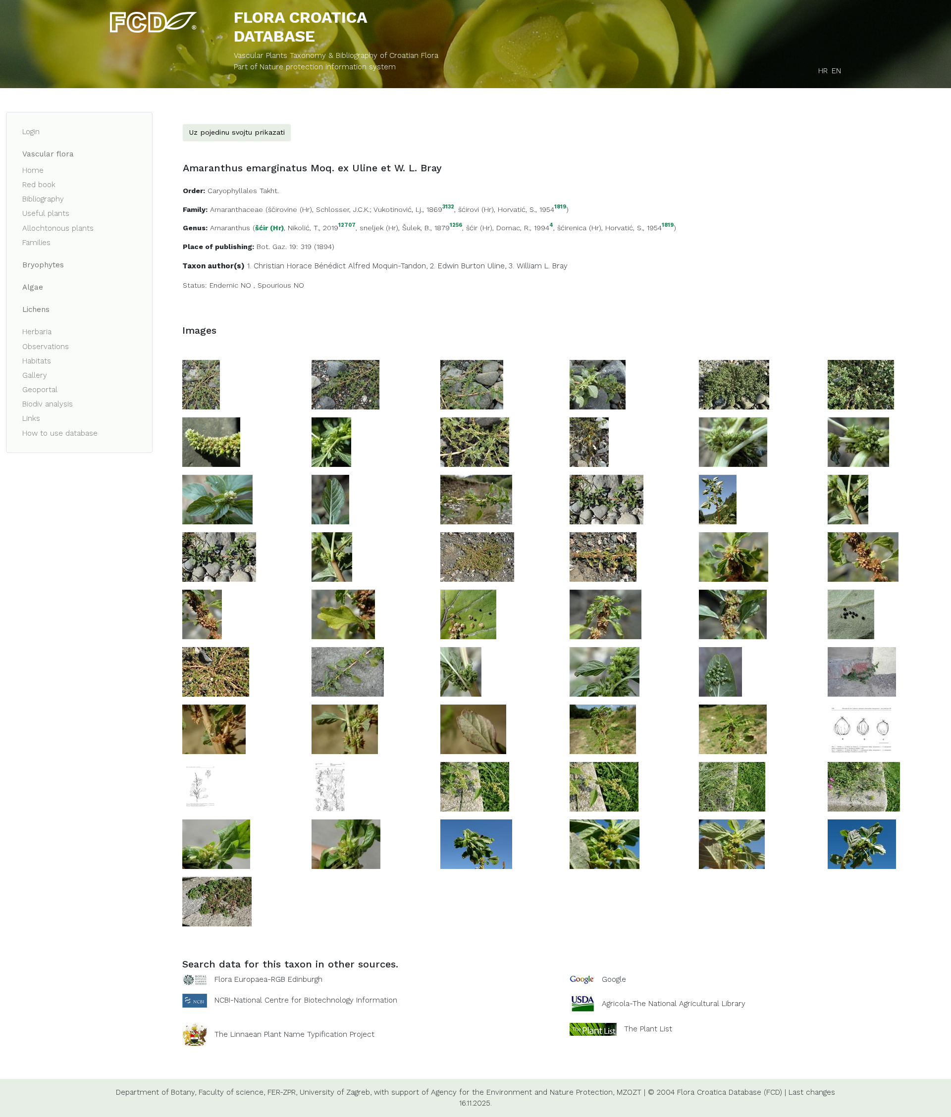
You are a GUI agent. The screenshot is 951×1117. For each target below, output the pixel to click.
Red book (38, 184)
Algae (32, 287)
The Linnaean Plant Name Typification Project (294, 1034)
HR (823, 70)
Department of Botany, (156, 1092)
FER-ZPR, (282, 1092)
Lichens (36, 309)
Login (31, 131)
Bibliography (43, 199)
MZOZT (629, 1092)
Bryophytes (43, 264)
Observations (45, 346)
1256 (456, 225)
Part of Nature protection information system (315, 66)
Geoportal (39, 389)
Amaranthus (230, 228)
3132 (448, 207)
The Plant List (648, 1028)
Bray (560, 265)
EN (836, 70)
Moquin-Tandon (399, 265)
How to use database (60, 433)
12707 (347, 225)
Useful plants (45, 213)
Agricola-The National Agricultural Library (673, 1003)
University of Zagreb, (335, 1092)
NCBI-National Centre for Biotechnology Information (305, 999)
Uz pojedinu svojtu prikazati (237, 132)
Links (31, 418)
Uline (496, 265)
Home (33, 170)
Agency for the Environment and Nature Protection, (522, 1092)
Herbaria (37, 331)
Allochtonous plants (58, 228)
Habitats (36, 360)
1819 (560, 207)
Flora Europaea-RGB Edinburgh (268, 979)
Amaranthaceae (236, 209)
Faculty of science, (232, 1092)
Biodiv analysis (47, 404)
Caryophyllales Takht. (243, 191)
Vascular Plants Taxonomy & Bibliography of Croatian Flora (336, 55)
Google (614, 979)
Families (36, 242)
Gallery (34, 375)
